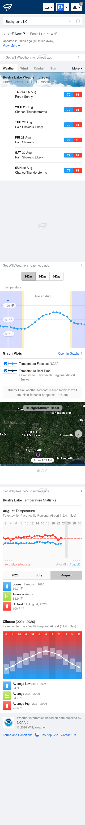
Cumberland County (51, 81)
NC (29, 81)
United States (13, 81)
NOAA (21, 807)
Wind (24, 68)
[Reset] (70, 21)
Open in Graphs (69, 438)
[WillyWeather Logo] (10, 7)
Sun (53, 68)
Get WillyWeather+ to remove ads (29, 57)
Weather (9, 68)
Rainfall (39, 68)
